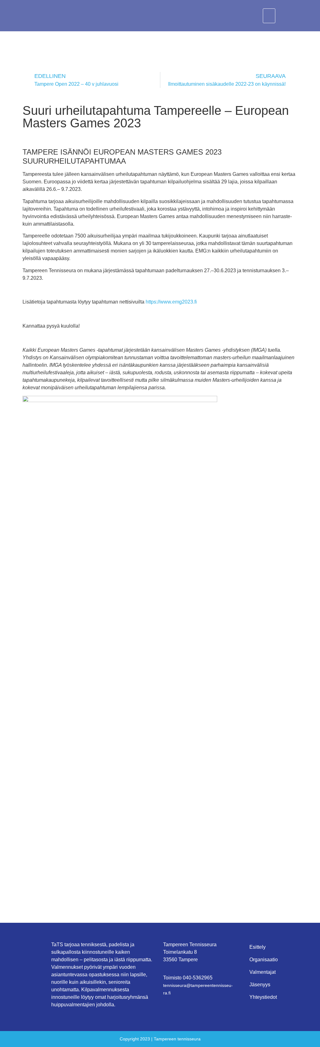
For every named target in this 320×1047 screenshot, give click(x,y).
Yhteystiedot (263, 997)
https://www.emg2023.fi (171, 301)
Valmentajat (262, 972)
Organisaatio (263, 959)
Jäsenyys (259, 984)
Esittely (257, 947)
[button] (269, 15)
